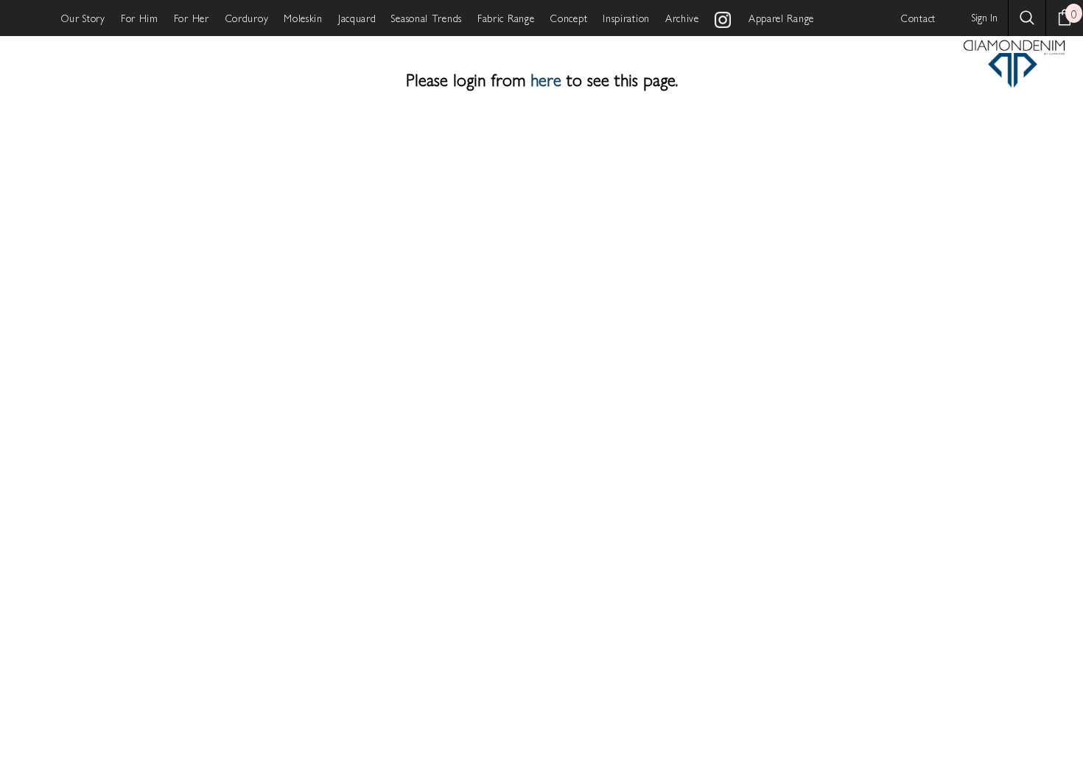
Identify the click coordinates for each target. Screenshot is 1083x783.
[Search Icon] (1027, 17)
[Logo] (1014, 63)
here (545, 78)
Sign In (985, 17)
